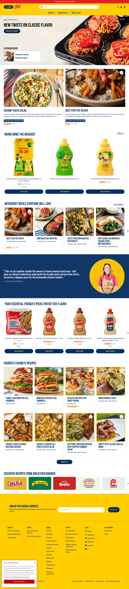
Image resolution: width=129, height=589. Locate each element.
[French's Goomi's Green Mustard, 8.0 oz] (64, 157)
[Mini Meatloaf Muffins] (9, 56)
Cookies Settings (19, 581)
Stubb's (49, 562)
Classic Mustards (14, 531)
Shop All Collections (50, 573)
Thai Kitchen (50, 565)
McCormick (50, 551)
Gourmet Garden (52, 545)
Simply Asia (50, 558)
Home (5, 19)
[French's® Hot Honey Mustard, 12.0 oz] (49, 321)
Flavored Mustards (14, 534)
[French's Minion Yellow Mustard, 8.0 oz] (105, 157)
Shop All (120, 133)
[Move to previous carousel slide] (1, 231)
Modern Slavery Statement (71, 546)
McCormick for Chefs (71, 551)
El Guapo (49, 534)
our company (70, 531)
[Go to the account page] (121, 7)
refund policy (70, 541)
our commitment (72, 534)
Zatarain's (49, 568)
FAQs (106, 534)
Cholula (49, 531)
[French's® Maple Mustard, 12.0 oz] (79, 321)
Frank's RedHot (51, 541)
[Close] (34, 563)
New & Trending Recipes (32, 532)
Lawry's (49, 548)
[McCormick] (15, 483)
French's (49, 538)
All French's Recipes (34, 536)
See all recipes (118, 204)
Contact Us (108, 531)
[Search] (41, 7)
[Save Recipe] (118, 7)
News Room (70, 538)
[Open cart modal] (124, 7)
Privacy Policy (89, 581)
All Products (12, 538)
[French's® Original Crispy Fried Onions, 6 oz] (19, 321)
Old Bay (49, 555)
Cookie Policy (100, 581)
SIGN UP (113, 510)
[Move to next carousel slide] (128, 231)
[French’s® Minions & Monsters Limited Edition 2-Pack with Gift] (24, 157)
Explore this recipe (21, 58)
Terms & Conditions (77, 581)
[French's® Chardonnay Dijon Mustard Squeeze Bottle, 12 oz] (110, 321)
